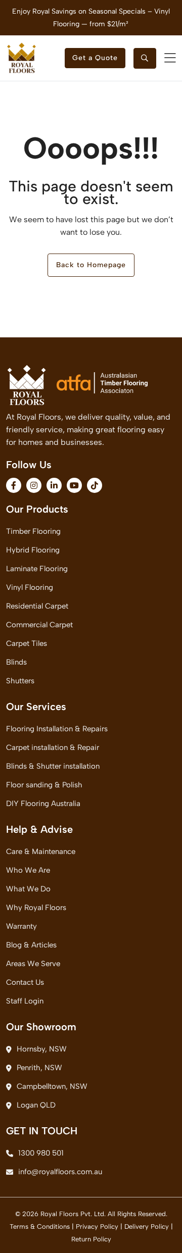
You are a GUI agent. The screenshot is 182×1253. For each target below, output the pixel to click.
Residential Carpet (37, 606)
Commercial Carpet (39, 624)
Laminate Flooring (37, 568)
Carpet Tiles (26, 643)
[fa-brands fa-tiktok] (94, 485)
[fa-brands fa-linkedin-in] (54, 485)
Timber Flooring (33, 531)
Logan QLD (36, 1105)
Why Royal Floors (36, 907)
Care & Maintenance (40, 851)
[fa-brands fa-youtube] (74, 485)
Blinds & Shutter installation (53, 766)
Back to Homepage (91, 265)
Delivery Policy (146, 1226)
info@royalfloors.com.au (60, 1171)
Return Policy (91, 1239)
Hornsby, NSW (42, 1049)
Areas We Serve (33, 963)
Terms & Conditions (40, 1226)
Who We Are (28, 870)
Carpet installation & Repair (52, 747)
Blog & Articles (31, 944)
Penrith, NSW (39, 1067)
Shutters (20, 680)
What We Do (28, 888)
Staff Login (24, 1001)
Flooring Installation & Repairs (57, 728)
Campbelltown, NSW (52, 1086)
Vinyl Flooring (29, 587)
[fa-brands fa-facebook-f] (13, 485)
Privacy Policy (97, 1226)
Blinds (16, 662)
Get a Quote (95, 58)
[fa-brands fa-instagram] (33, 485)
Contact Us (25, 982)
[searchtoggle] (144, 58)
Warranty (21, 926)
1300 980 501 (41, 1153)
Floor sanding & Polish (44, 784)
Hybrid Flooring (33, 550)
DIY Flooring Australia (43, 803)
